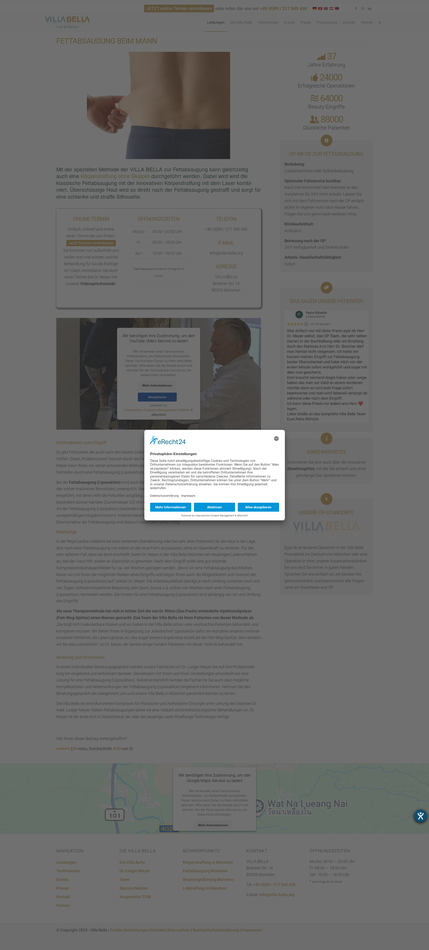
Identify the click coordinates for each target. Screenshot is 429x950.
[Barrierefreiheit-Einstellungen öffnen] (420, 816)
